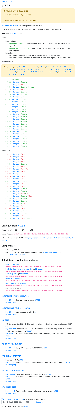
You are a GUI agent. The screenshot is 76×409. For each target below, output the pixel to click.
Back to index (6, 1)
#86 (45, 348)
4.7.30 (8, 87)
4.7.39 (8, 211)
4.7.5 (6, 74)
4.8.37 (8, 161)
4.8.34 (8, 164)
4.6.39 (7, 69)
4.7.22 (27, 72)
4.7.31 (68, 72)
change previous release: (35, 399)
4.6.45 (8, 121)
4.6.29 (22, 67)
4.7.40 (8, 208)
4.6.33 (42, 67)
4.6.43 (27, 69)
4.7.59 (8, 198)
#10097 (29, 331)
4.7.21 (20, 72)
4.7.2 (7, 107)
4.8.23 (8, 179)
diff (24, 255)
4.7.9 (23, 74)
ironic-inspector (11, 274)
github (26, 406)
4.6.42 (20, 69)
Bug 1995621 (10, 377)
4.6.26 (8, 141)
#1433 (37, 300)
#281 (36, 312)
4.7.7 (17, 74)
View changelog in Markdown (12, 399)
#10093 (8, 336)
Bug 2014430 (10, 312)
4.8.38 (8, 159)
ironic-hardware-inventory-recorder (18, 269)
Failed (23, 84)
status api (14, 33)
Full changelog (10, 302)
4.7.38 (8, 213)
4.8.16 (8, 196)
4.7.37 (8, 216)
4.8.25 (8, 174)
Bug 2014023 (10, 300)
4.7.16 (8, 94)
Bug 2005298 (10, 329)
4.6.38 (63, 67)
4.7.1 (7, 109)
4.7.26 (47, 72)
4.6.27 (8, 139)
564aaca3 (39, 269)
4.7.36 (8, 218)
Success (16, 80)
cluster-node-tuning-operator (15, 308)
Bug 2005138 (10, 333)
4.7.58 (8, 201)
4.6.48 (8, 114)
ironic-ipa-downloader (11, 344)
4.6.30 (29, 67)
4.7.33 (8, 82)
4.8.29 (8, 171)
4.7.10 (34, 69)
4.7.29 (61, 72)
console (5, 320)
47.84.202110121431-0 (51, 252)
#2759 (7, 379)
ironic (7, 264)
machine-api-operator (11, 356)
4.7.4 (7, 102)
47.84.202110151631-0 (13, 255)
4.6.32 (35, 67)
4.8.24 (8, 176)
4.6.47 (8, 117)
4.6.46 (8, 119)
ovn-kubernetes (8, 387)
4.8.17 (8, 194)
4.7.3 (7, 104)
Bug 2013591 (10, 348)
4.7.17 (68, 69)
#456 (56, 391)
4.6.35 (49, 67)
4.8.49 (8, 154)
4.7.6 (11, 74)
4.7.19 (13, 72)
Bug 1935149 (10, 391)
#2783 (48, 374)
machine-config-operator (13, 370)
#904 (68, 362)
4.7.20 (8, 92)
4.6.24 (8, 146)
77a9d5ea (18, 278)
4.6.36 (56, 67)
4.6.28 (8, 136)
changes (15, 82)
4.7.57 (8, 203)
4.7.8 (7, 99)
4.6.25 (8, 144)
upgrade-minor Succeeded (19, 48)
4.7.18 (7, 72)
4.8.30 (8, 169)
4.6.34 (8, 131)
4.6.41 (13, 69)
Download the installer (9, 26)
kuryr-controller (11, 283)
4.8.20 (8, 186)
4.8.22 (8, 181)
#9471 (7, 326)
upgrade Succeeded (16, 43)
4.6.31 (8, 134)
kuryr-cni (8, 278)
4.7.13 (47, 69)
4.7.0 (7, 112)
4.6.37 (8, 129)
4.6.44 (8, 124)
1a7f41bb (16, 264)
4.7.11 (41, 69)
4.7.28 (54, 72)
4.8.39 (8, 157)
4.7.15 (61, 69)
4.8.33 (8, 166)
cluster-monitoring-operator (14, 296)
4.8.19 (8, 189)
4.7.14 (54, 69)
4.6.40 (8, 126)
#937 (21, 360)
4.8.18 (8, 191)
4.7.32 (8, 84)
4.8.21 (8, 184)
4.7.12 (8, 97)
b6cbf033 (24, 274)
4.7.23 (34, 72)
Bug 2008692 (10, 374)
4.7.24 (8, 89)
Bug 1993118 (10, 362)
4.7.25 (41, 72)
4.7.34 (8, 80)
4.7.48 (8, 206)
